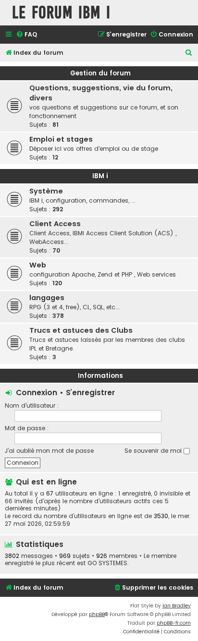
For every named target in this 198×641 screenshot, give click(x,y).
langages (46, 297)
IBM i (100, 176)
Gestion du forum (100, 73)
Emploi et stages (61, 139)
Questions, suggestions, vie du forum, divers (101, 93)
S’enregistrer (90, 392)
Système (46, 191)
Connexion (36, 392)
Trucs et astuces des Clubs (81, 330)
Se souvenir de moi (154, 451)
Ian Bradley (176, 605)
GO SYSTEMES (107, 563)
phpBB (97, 614)
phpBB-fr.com (174, 623)
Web (37, 265)
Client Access (55, 224)
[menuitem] (26, 34)
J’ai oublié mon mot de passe (49, 451)
